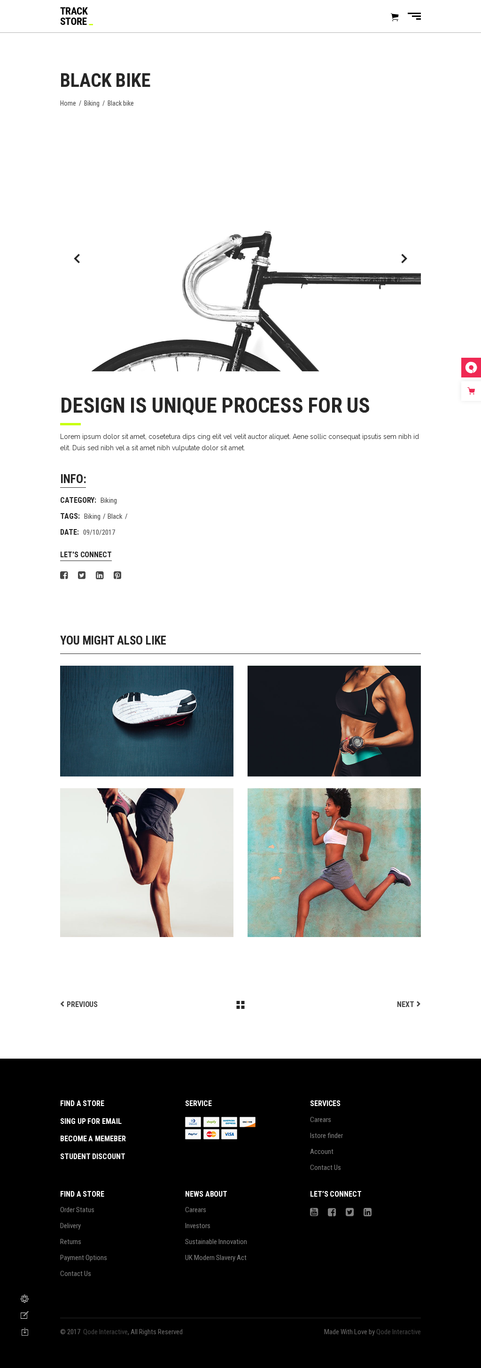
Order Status (77, 1210)
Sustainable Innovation (216, 1241)
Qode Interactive (105, 1332)
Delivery (70, 1226)
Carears (320, 1119)
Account (322, 1151)
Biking (92, 103)
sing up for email (91, 1121)
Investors (197, 1226)
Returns (70, 1241)
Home (68, 103)
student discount (92, 1156)
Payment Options (83, 1257)
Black (115, 516)
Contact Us (325, 1167)
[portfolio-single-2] (240, 258)
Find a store (82, 1103)
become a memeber (93, 1138)
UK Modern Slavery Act (216, 1257)
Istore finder (326, 1135)
